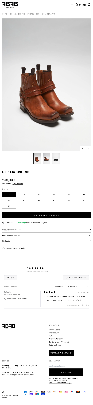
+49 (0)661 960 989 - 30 (22, 373)
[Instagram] (3, 392)
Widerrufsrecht (56, 339)
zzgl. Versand (18, 184)
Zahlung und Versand (59, 342)
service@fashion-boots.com (20, 375)
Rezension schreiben (78, 278)
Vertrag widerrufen (61, 353)
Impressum (54, 333)
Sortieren (59, 287)
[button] (81, 5)
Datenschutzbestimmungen (60, 383)
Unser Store (54, 330)
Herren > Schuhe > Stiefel (21, 14)
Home (4, 14)
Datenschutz (55, 345)
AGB (50, 336)
